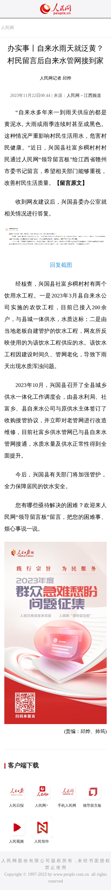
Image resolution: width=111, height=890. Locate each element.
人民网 (7, 27)
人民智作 (41, 841)
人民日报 (16, 805)
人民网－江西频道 (84, 95)
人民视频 (16, 841)
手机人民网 (67, 805)
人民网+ (41, 805)
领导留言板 (92, 805)
